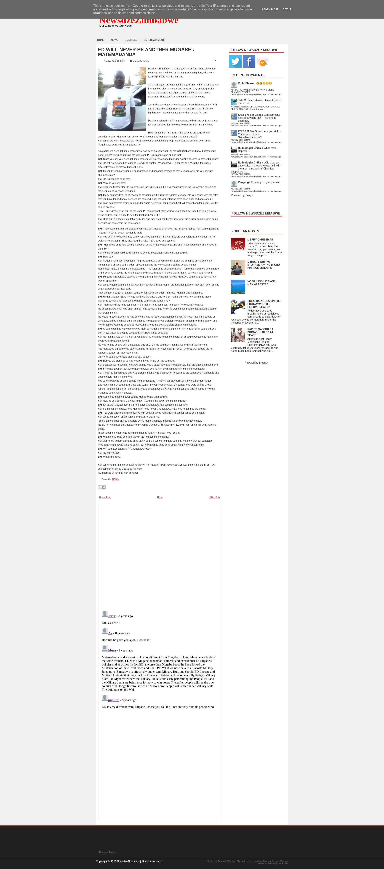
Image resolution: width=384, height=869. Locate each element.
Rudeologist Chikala (250, 147)
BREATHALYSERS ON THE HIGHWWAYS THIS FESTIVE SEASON (264, 304)
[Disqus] (159, 659)
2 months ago (274, 94)
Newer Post (105, 497)
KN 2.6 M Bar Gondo (250, 114)
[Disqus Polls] (159, 556)
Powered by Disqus (242, 195)
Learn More (270, 9)
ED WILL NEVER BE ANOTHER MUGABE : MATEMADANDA (146, 52)
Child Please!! (246, 83)
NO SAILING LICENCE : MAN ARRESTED (261, 283)
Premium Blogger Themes (275, 861)
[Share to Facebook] (104, 487)
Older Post (214, 497)
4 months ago (274, 125)
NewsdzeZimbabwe (139, 20)
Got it (287, 9)
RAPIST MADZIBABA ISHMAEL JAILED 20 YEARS (260, 332)
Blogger (263, 362)
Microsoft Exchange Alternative (273, 863)
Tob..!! (242, 100)
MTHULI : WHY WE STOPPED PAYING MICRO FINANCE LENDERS (263, 264)
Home (100, 40)
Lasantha (256, 861)
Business (131, 40)
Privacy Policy (107, 852)
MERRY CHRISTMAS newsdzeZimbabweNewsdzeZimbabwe (248, 124)
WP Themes (229, 861)
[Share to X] (100, 487)
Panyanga (244, 182)
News (114, 40)
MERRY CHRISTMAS (260, 239)
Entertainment (154, 40)
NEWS (115, 479)
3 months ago (256, 109)
